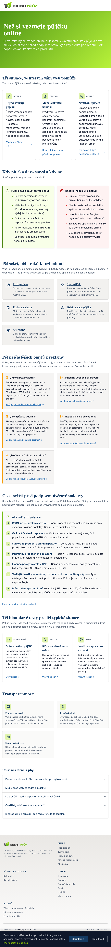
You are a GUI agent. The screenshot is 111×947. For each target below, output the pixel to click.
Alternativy (63, 864)
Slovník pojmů (10, 880)
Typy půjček (64, 852)
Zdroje (61, 888)
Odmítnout (98, 939)
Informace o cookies (13, 912)
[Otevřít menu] (106, 5)
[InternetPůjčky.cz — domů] (20, 5)
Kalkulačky (8, 876)
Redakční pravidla (66, 884)
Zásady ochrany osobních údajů (18, 908)
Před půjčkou (64, 848)
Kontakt (61, 892)
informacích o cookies (15, 942)
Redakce (62, 880)
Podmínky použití (11, 916)
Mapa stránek (64, 896)
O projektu (63, 876)
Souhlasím (78, 939)
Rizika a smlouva (66, 856)
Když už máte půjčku (68, 860)
